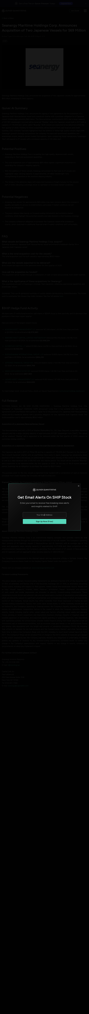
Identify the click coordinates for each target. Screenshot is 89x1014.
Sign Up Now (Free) (44, 521)
